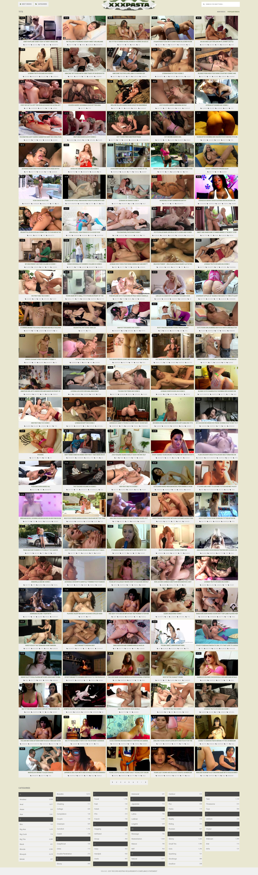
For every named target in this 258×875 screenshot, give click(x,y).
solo (102, 203)
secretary (114, 426)
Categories (42, 4)
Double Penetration (64, 854)
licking (54, 267)
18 (117, 458)
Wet (207, 844)
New (218, 12)
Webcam (209, 839)
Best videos (27, 4)
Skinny (171, 839)
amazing (166, 426)
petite (143, 331)
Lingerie (135, 824)
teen (69, 235)
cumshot (143, 108)
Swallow (172, 864)
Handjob (97, 854)
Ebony (59, 864)
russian (84, 235)
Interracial (135, 794)
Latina (134, 814)
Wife (208, 849)
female (136, 172)
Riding (171, 824)
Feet (96, 804)
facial (135, 108)
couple (116, 775)
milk (187, 267)
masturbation (143, 140)
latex (54, 553)
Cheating (60, 804)
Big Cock (23, 834)
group (188, 140)
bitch (204, 140)
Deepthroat (61, 844)
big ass (35, 45)
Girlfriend (97, 834)
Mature (134, 844)
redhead (115, 744)
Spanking (172, 854)
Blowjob (23, 854)
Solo (170, 849)
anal (47, 45)
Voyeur (209, 829)
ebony (219, 203)
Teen (208, 799)
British (22, 859)
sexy (114, 617)
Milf (133, 849)
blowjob (90, 45)
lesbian (55, 76)
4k (115, 235)
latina (54, 108)
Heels (96, 859)
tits (41, 45)
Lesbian (135, 819)
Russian (172, 829)
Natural (134, 859)
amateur (116, 172)
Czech (59, 834)
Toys (208, 809)
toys (186, 172)
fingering (232, 267)
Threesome (210, 804)
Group (96, 839)
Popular (231, 12)
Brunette (60, 794)
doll (26, 680)
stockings (144, 426)
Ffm (95, 814)
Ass (21, 814)
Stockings (173, 859)
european (183, 299)
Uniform (209, 819)
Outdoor (172, 794)
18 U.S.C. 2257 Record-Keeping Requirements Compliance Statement (129, 871)
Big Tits (23, 839)
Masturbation (137, 839)
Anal (21, 804)
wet (202, 489)
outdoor (88, 521)
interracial (94, 489)
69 (115, 648)
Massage (135, 834)
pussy (188, 76)
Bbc (21, 824)
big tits (27, 45)
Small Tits (172, 844)
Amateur (23, 799)
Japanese (135, 804)
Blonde (22, 849)
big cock (122, 76)
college (43, 76)
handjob (232, 648)
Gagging (97, 829)
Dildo (59, 849)
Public (171, 809)
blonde (27, 76)
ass (232, 45)
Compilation (61, 814)
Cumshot (60, 829)
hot (27, 108)
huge (204, 775)
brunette (54, 45)
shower (173, 362)
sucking (204, 426)
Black (22, 844)
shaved (211, 140)
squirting (99, 235)
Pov (170, 804)
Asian (22, 809)
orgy (115, 267)
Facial (96, 799)
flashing (203, 203)
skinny (144, 172)
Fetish (96, 809)
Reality (171, 819)
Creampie (60, 824)
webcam (85, 299)
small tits (45, 203)
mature (172, 76)
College (60, 809)
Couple (59, 819)
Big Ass (23, 829)
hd (139, 45)
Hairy (96, 849)
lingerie (98, 76)
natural (181, 76)
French (97, 819)
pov (27, 172)
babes (168, 267)
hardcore (182, 45)
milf (226, 108)
